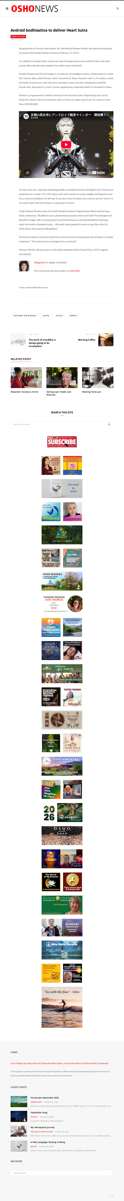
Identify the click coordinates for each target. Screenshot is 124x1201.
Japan (46, 315)
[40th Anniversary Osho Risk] (62, 682)
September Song (39, 1112)
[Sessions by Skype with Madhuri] (72, 520)
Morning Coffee (86, 339)
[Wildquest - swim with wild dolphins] (51, 520)
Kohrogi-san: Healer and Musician (58, 393)
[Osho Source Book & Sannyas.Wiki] (72, 890)
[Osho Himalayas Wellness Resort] (62, 774)
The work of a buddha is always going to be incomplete (42, 343)
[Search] (116, 8)
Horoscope (36, 1102)
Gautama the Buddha (24, 315)
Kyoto (59, 315)
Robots (73, 315)
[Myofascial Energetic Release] (72, 566)
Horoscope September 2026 (45, 1097)
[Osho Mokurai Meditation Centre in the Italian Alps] (72, 636)
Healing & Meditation (42, 1132)
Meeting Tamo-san (91, 391)
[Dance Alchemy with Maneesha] (62, 913)
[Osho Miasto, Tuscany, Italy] (62, 821)
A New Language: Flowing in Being (48, 1142)
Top (111, 1195)
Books (34, 1146)
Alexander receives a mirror (24, 391)
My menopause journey (43, 1127)
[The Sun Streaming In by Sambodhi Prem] (62, 867)
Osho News (74, 270)
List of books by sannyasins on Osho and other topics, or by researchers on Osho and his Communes (59, 1063)
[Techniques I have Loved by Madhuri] (62, 935)
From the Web (18, 36)
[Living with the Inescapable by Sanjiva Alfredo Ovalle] (72, 798)
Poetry (34, 1117)
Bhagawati (39, 262)
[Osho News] (35, 8)
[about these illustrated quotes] (62, 1026)
